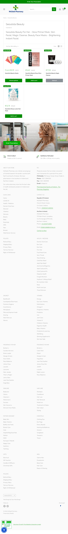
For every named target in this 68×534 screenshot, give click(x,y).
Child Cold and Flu (42, 271)
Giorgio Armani (7, 356)
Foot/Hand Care (42, 252)
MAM (4, 438)
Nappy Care (6, 443)
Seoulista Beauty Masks (11, 73)
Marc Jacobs (7, 372)
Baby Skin (6, 419)
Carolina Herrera (8, 350)
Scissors (39, 430)
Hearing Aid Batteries (43, 427)
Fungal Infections (42, 276)
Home (4, 18)
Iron (38, 315)
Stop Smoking (41, 258)
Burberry (6, 348)
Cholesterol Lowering (43, 331)
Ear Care (39, 244)
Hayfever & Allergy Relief (44, 279)
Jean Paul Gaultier (8, 380)
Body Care (40, 463)
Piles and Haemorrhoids (10, 312)
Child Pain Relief (41, 260)
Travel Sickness (41, 290)
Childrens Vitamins (42, 323)
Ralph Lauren (41, 372)
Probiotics (40, 312)
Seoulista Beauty (12, 18)
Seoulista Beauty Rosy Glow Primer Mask (33, 74)
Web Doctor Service (9, 233)
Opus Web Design (15, 499)
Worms (5, 320)
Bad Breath (6, 299)
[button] (4, 530)
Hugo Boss (6, 383)
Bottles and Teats (8, 424)
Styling (39, 410)
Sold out (54, 80)
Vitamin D (40, 320)
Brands (5, 230)
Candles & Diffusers (9, 463)
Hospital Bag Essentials (10, 432)
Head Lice (40, 402)
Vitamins (5, 211)
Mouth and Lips (41, 287)
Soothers (6, 446)
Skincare (5, 214)
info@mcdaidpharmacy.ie (48, 227)
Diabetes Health (41, 274)
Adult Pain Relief (41, 263)
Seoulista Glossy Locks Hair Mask (13, 110)
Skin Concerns (7, 405)
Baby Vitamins (41, 328)
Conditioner (40, 394)
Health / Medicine (8, 203)
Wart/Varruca (7, 317)
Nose (38, 285)
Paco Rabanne (7, 361)
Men (4, 227)
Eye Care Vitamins (42, 301)
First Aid (39, 250)
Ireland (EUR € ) (8, 495)
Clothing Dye (41, 419)
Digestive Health (42, 326)
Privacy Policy (7, 247)
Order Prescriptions (12, 143)
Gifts (4, 225)
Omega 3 (39, 307)
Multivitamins (40, 304)
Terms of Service (8, 250)
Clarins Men (40, 457)
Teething (5, 449)
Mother (5, 435)
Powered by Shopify (8, 513)
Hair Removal (41, 400)
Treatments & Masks (43, 405)
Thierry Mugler (7, 375)
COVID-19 (6, 201)
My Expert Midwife (8, 441)
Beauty (5, 217)
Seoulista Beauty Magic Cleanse (52, 74)
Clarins (5, 394)
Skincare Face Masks (9, 408)
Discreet (5, 209)
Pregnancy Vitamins (43, 309)
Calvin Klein (40, 350)
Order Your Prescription (34, 1)
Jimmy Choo (7, 364)
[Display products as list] (61, 46)
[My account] (60, 9)
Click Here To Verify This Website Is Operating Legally (27, 524)
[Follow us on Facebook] (4, 506)
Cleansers (6, 397)
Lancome (6, 369)
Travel (38, 438)
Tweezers (40, 435)
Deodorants (40, 460)
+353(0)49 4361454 (47, 208)
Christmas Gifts (7, 465)
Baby (4, 219)
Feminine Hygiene (8, 304)
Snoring (5, 315)
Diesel (38, 353)
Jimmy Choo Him (42, 364)
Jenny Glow (6, 377)
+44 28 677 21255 (46, 224)
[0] (63, 9)
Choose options (13, 80)
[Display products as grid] (58, 46)
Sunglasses (40, 432)
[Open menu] (4, 9)
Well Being (40, 334)
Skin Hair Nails (41, 339)
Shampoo (39, 391)
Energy (39, 299)
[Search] (54, 9)
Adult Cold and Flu (42, 268)
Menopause (6, 309)
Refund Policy (7, 242)
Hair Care (40, 465)
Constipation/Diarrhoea (10, 301)
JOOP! (39, 367)
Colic (4, 430)
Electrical (6, 457)
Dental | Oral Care (8, 206)
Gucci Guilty (6, 358)
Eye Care (39, 247)
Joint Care (40, 317)
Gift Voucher (7, 460)
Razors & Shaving (42, 468)
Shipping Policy (7, 244)
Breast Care (6, 427)
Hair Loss (39, 397)
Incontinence (7, 307)
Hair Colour (40, 408)
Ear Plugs (39, 422)
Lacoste (5, 367)
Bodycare (6, 391)
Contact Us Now (42, 230)
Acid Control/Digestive (43, 266)
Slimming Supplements (43, 336)
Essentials (6, 222)
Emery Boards (41, 424)
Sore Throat (40, 255)
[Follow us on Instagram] (7, 506)
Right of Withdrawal (9, 252)
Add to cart (34, 80)
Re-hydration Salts (42, 282)
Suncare (5, 402)
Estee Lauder (7, 353)
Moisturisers (6, 400)
